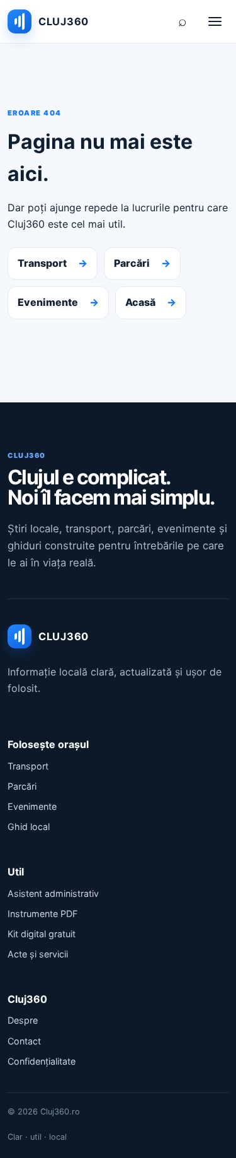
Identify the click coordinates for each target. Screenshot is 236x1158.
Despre (23, 1020)
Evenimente (58, 302)
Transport (52, 263)
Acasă (150, 302)
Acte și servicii (38, 954)
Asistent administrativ (53, 893)
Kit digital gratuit (42, 933)
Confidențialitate (42, 1061)
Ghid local (29, 826)
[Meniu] (214, 21)
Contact (24, 1041)
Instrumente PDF (42, 913)
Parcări (142, 263)
